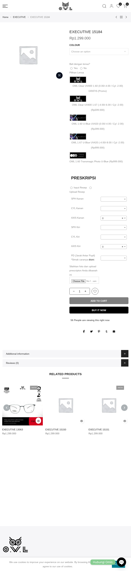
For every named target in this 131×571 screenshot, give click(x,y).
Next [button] (124, 407)
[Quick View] (38, 421)
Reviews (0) (12, 363)
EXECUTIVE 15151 (99, 429)
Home (5, 17)
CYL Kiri (75, 236)
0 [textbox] (112, 218)
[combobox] (114, 199)
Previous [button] (6, 407)
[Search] (104, 6)
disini (91, 259)
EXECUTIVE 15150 (55, 429)
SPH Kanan (77, 198)
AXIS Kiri (76, 246)
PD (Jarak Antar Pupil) (83, 257)
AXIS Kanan (77, 217)
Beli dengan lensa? (79, 64)
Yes (75, 68)
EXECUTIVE (19, 17)
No (85, 68)
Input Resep (80, 187)
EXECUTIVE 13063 (12, 429)
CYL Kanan (77, 208)
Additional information (17, 353)
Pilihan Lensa (76, 72)
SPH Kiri (75, 227)
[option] (33, 54)
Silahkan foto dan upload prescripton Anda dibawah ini (83, 270)
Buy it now (99, 310)
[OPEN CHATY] (121, 562)
